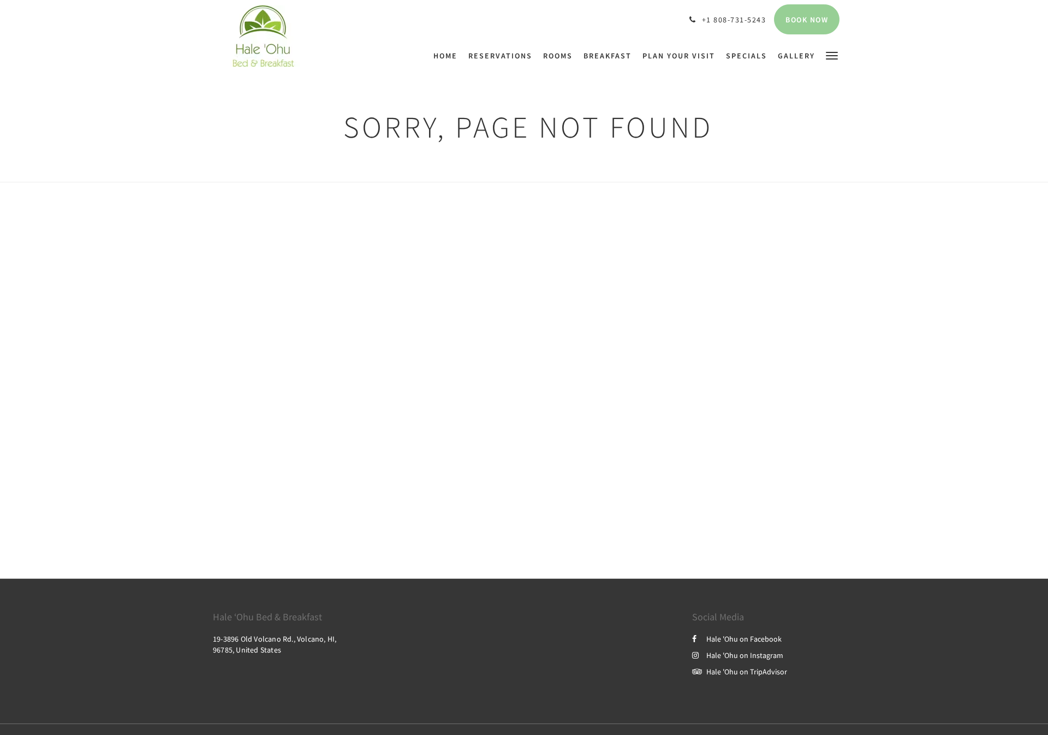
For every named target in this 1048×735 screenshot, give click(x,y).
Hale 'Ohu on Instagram (744, 655)
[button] (831, 55)
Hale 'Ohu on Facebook (744, 639)
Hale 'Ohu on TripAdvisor (746, 672)
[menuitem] (448, 55)
